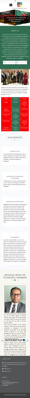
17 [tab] (24, 349)
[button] (10, 5)
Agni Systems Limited (21, 394)
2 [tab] (5, 349)
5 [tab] (9, 349)
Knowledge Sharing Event (7, 383)
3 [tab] (6, 349)
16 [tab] (23, 349)
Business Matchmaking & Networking (10, 382)
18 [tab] (26, 349)
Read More (15, 165)
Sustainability (5, 385)
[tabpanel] (15, 340)
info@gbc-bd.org (7, 368)
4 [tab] (7, 349)
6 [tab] (10, 349)
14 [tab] (20, 349)
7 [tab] (11, 349)
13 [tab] (19, 349)
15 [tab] (22, 349)
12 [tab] (18, 349)
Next (28, 18)
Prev (2, 18)
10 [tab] (15, 349)
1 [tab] (3, 349)
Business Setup (5, 381)
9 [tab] (14, 349)
